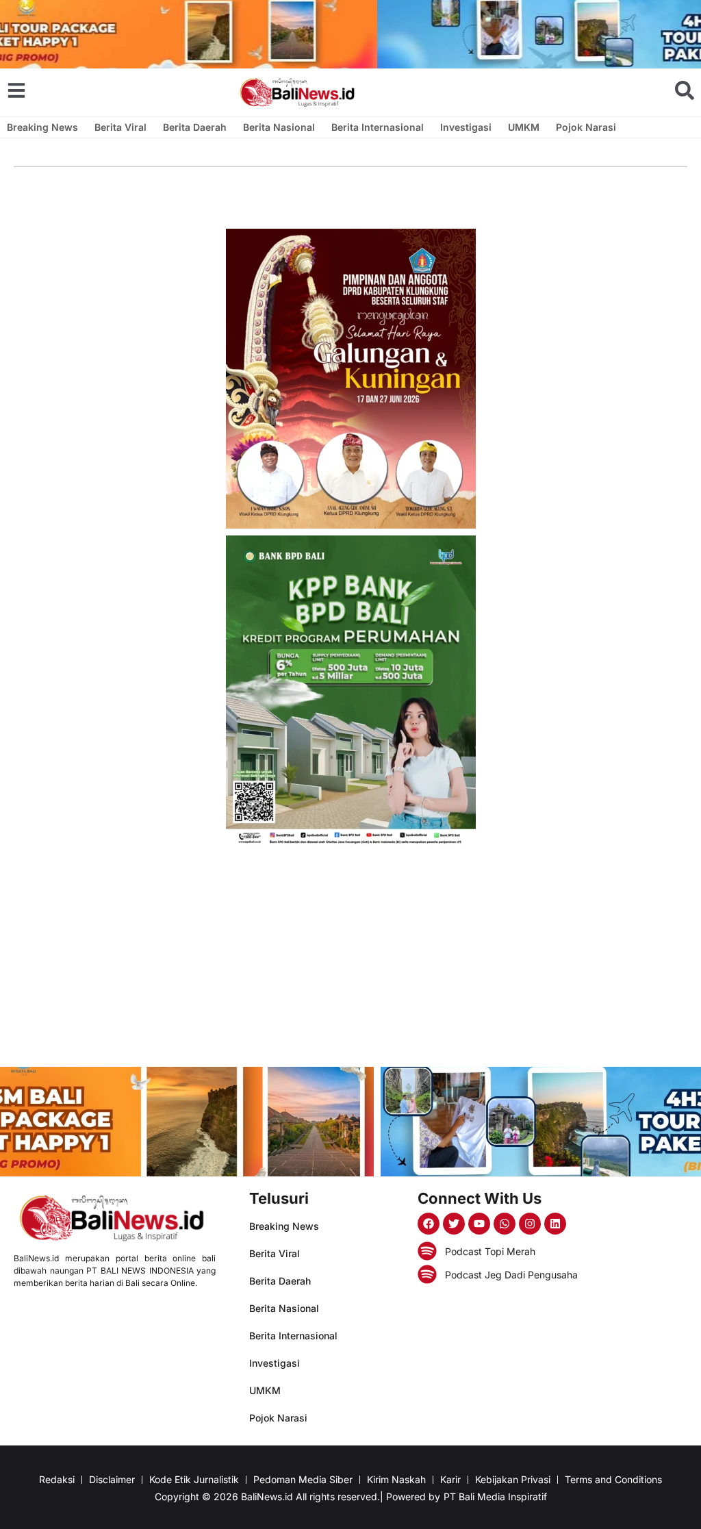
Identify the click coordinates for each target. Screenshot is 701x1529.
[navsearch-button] (684, 90)
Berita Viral (120, 127)
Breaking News (42, 127)
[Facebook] (428, 1224)
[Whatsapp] (504, 1224)
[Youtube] (479, 1224)
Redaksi (57, 1479)
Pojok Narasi (586, 127)
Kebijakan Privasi (512, 1479)
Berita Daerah (195, 127)
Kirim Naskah (396, 1479)
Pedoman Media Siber (303, 1479)
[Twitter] (454, 1224)
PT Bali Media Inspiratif (495, 1496)
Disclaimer (112, 1479)
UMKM (523, 127)
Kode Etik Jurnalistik (194, 1479)
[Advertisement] (350, 957)
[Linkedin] (555, 1224)
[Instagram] (530, 1224)
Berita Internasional (377, 127)
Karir (450, 1479)
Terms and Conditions (613, 1479)
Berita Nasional (279, 127)
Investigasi (466, 127)
